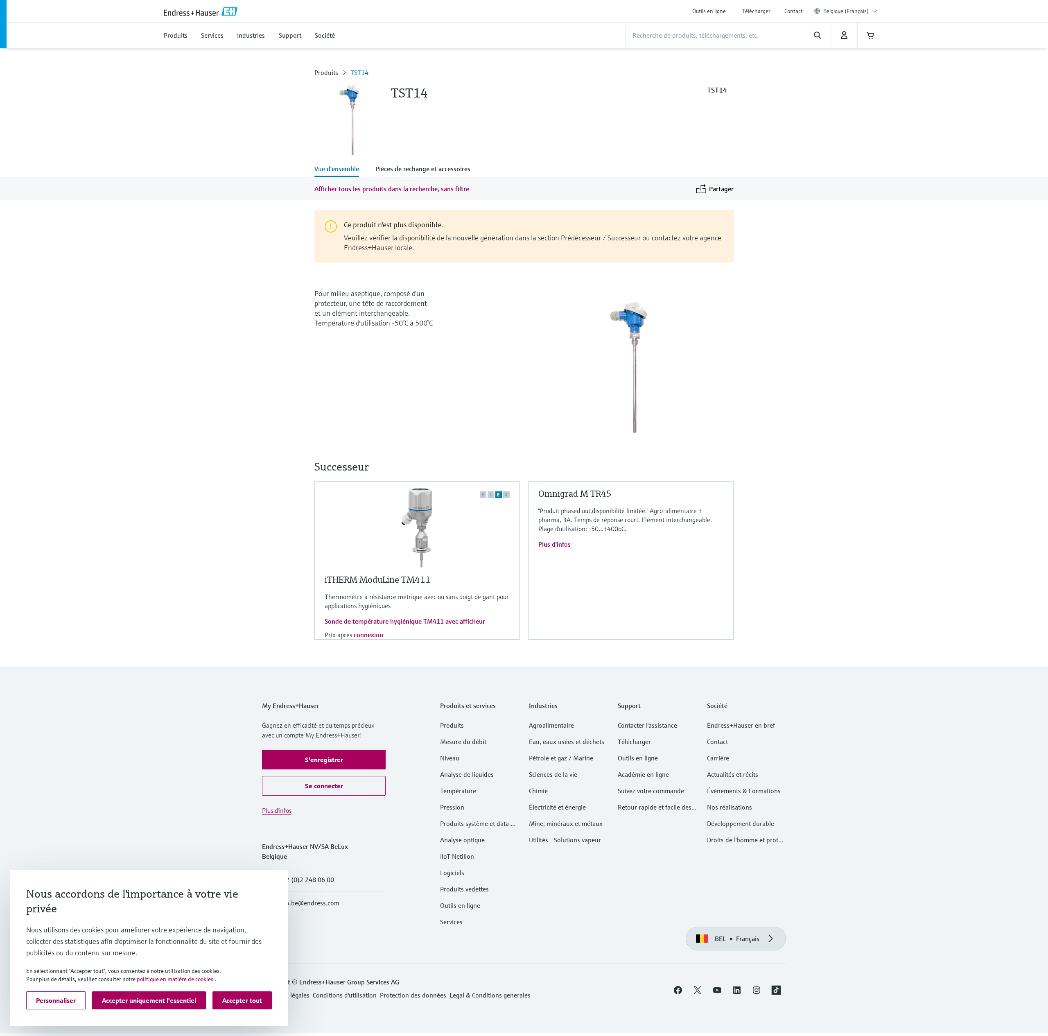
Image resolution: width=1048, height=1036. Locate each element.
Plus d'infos (554, 544)
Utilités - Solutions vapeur (565, 840)
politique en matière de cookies (175, 979)
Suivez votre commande (651, 791)
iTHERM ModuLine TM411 (378, 579)
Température (458, 791)
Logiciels (452, 873)
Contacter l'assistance (647, 725)
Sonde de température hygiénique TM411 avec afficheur (405, 621)
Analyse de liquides (467, 774)
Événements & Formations (744, 791)
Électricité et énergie (557, 807)
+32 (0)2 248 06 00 (306, 879)
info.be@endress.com (308, 903)
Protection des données (413, 995)
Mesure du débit (463, 741)
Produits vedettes (464, 889)
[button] (324, 759)
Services (451, 922)
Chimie (538, 791)
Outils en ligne (709, 11)
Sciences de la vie (553, 774)
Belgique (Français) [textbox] (846, 11)
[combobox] (850, 11)
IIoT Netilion (457, 856)
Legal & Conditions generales (490, 995)
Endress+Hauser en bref (741, 725)
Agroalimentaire (551, 725)
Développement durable (740, 823)
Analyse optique (462, 840)
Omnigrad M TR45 (575, 493)
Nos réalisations (729, 807)
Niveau (449, 758)
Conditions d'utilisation (345, 995)
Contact (793, 11)
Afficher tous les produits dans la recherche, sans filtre (391, 189)
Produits (326, 72)
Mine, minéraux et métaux (566, 823)
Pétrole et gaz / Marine (561, 758)
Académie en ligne (643, 774)
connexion (368, 635)
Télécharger (756, 11)
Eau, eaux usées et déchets (566, 741)
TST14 (359, 72)
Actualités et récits (732, 774)
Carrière (718, 758)
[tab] (340, 169)
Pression (452, 807)
